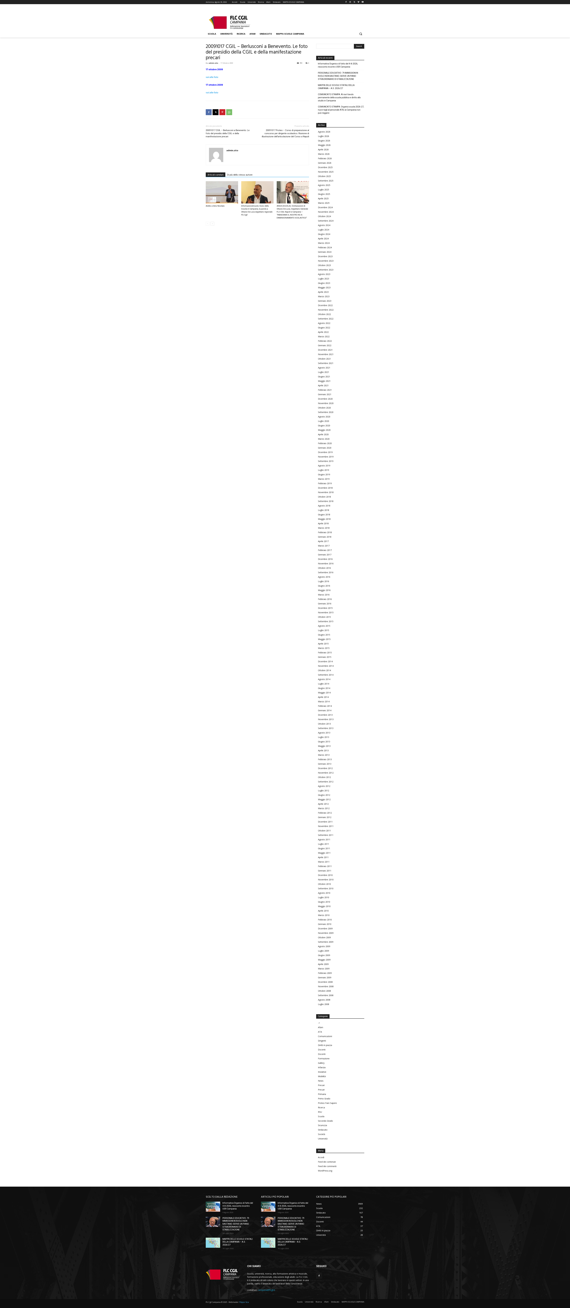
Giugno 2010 (324, 901)
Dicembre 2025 (325, 167)
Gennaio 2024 (324, 251)
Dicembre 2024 (325, 207)
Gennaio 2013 (324, 763)
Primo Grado (324, 1098)
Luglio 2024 (323, 229)
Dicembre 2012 (325, 768)
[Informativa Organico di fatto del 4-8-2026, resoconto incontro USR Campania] (213, 1207)
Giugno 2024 (324, 234)
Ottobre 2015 (324, 616)
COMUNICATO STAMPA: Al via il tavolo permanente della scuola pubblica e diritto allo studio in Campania (339, 97)
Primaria (322, 1094)
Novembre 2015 (326, 612)
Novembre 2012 (326, 772)
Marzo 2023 (324, 296)
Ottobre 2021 (324, 358)
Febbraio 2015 (325, 652)
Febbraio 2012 (325, 812)
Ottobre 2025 (324, 176)
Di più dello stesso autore (239, 175)
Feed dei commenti (327, 1166)
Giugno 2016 (324, 585)
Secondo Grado (325, 1120)
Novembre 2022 (326, 309)
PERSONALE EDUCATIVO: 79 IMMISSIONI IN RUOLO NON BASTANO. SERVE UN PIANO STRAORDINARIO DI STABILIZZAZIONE (338, 76)
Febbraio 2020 (325, 443)
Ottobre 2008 (324, 990)
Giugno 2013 (324, 741)
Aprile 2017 (323, 541)
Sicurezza (322, 1125)
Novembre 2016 (326, 563)
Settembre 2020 (325, 412)
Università (322, 1138)
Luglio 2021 (323, 372)
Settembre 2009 (325, 941)
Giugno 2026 (324, 140)
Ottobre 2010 (324, 884)
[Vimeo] (358, 2)
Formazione (324, 1058)
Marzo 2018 (324, 527)
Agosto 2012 (324, 786)
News (320, 1080)
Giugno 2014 (324, 688)
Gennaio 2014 (324, 710)
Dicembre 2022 (325, 305)
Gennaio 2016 (324, 603)
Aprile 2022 (323, 332)
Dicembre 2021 (325, 349)
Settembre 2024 (325, 220)
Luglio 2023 (323, 278)
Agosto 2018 (324, 505)
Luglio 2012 (323, 790)
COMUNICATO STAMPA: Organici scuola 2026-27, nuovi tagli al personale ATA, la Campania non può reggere (341, 110)
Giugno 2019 (324, 474)
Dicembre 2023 (325, 256)
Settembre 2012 (325, 781)
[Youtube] (362, 2)
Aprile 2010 (323, 910)
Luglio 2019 (323, 470)
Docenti (322, 1049)
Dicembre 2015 (325, 608)
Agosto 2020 (324, 416)
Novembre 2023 (326, 260)
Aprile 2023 (323, 292)
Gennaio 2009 (324, 977)
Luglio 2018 (323, 510)
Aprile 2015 (323, 643)
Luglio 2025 (323, 189)
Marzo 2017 (324, 545)
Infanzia (322, 1067)
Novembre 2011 (326, 826)
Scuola (321, 1116)
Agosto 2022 (324, 323)
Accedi (321, 1157)
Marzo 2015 (324, 648)
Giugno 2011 (324, 848)
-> (319, 1022)
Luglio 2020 (323, 421)
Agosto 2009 (324, 946)
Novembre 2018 (326, 492)
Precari (321, 1085)
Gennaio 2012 (324, 817)
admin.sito (213, 63)
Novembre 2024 (326, 211)
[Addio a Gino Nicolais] (222, 192)
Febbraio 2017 (325, 550)
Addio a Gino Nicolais (215, 206)
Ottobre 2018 (324, 496)
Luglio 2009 (323, 950)
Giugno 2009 (324, 955)
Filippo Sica (244, 1302)
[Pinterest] (222, 112)
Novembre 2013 (326, 719)
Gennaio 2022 (324, 345)
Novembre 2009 (326, 933)
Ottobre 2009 (324, 937)
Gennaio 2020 (324, 447)
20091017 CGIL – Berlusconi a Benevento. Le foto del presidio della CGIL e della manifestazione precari (228, 133)
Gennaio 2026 (324, 162)
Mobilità (322, 1076)
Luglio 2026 (323, 136)
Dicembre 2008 (325, 982)
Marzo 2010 (324, 915)
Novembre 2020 (326, 403)
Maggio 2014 (324, 692)
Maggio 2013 (324, 746)
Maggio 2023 (324, 287)
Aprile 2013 (323, 750)
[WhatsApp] (229, 112)
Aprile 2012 (323, 803)
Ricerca (321, 1107)
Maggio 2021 (324, 381)
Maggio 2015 (324, 639)
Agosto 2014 (324, 679)
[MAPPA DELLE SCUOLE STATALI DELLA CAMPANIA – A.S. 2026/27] (213, 1243)
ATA (320, 1031)
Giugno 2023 (324, 283)
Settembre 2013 (325, 728)
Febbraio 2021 (325, 389)
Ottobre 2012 (324, 777)
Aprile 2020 (323, 434)
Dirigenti (322, 1040)
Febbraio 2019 (325, 483)
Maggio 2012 (324, 799)
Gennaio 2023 (324, 300)
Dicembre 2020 (325, 398)
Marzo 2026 (324, 154)
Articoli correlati (216, 175)
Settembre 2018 (325, 501)
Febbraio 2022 (325, 341)
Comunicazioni (325, 1036)
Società (321, 1134)
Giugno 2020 (324, 425)
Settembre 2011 (325, 835)
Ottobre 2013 (324, 723)
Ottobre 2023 (324, 265)
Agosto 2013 (324, 732)
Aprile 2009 (323, 964)
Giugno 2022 (324, 327)
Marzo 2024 (324, 243)
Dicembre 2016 (325, 559)
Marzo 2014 (324, 701)
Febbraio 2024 (325, 247)
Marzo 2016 (324, 594)
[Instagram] (350, 2)
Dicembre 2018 (325, 487)
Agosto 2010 (324, 892)
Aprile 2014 (323, 697)
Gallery (321, 1063)
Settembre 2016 (325, 572)
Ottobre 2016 (324, 568)
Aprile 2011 (323, 857)
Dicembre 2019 (325, 452)
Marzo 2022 (324, 336)
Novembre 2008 (326, 986)
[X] (354, 2)
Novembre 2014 (326, 665)
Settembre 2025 (325, 180)
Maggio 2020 (324, 430)
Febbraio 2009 (325, 973)
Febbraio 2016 (325, 599)
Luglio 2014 (323, 683)
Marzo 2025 (324, 203)
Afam (320, 1027)
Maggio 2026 (324, 145)
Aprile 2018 (323, 523)
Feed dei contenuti (327, 1161)
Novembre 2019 (326, 456)
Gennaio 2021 (324, 394)
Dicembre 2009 (325, 928)
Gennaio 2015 (324, 657)
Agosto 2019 (324, 465)
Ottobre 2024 (324, 216)
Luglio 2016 (323, 581)
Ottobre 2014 (324, 670)
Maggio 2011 (324, 852)
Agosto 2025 (324, 185)
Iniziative (322, 1071)
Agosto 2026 (324, 131)
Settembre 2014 (325, 674)
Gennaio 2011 (324, 870)
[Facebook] (346, 2)
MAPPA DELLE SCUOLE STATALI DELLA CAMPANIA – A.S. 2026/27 (336, 86)
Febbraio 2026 (325, 158)
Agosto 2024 (324, 225)
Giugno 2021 (324, 376)
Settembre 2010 (325, 888)
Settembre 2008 (325, 995)
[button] (360, 33)
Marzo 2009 (324, 968)
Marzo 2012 (324, 808)
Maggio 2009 (324, 959)
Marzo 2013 (324, 754)
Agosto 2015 (324, 625)
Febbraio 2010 (325, 919)
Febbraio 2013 (325, 759)
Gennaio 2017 (324, 554)
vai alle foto (212, 77)
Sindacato (322, 1129)
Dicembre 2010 (325, 875)
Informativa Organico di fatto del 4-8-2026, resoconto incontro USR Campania (338, 65)
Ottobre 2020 (324, 407)
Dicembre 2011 (325, 821)
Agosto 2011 (324, 839)
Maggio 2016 (324, 590)
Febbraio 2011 (325, 866)
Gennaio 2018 (324, 536)
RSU (320, 1112)
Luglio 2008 (323, 1004)
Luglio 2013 (323, 737)
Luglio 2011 (323, 844)
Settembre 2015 (325, 621)
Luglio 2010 (323, 897)
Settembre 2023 (325, 269)
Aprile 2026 (323, 149)
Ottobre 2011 (324, 830)
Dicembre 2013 (325, 714)
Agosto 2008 (324, 999)
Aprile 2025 (323, 198)
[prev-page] (207, 224)
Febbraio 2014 (325, 706)
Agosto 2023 (324, 274)
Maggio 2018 (324, 519)
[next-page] (212, 224)
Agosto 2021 (324, 367)
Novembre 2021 (326, 354)
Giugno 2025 (324, 194)
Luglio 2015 (323, 630)
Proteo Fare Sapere (327, 1103)
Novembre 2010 (326, 879)
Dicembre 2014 (325, 661)
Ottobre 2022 (324, 314)
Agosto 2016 (324, 576)
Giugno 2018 (324, 514)
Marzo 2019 (324, 478)
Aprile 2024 (323, 238)
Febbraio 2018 (325, 532)
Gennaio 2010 (324, 924)
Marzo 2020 (324, 438)
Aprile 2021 (323, 385)
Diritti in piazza (325, 1045)
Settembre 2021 (325, 363)
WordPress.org (325, 1170)
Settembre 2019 (325, 461)
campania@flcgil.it (266, 1290)
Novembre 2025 (326, 171)
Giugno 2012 (324, 795)
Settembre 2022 (325, 318)
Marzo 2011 (324, 861)
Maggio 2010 (324, 906)
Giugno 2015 (324, 634)
